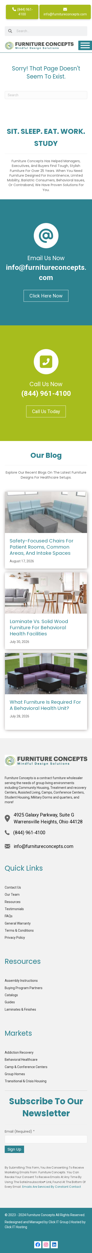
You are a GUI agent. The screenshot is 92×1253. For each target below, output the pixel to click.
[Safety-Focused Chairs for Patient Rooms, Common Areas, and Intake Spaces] (46, 512)
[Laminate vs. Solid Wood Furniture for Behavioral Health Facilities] (46, 593)
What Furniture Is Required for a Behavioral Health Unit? (45, 705)
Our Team (12, 894)
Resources (13, 902)
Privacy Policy (15, 937)
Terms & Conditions (19, 930)
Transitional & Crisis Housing (25, 1081)
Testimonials (14, 909)
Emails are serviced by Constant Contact (51, 1187)
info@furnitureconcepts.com (65, 14)
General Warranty (18, 923)
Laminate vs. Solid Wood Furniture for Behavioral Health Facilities (39, 627)
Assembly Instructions (21, 980)
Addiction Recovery (19, 1052)
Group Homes (15, 1074)
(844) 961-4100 (25, 12)
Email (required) (20, 1131)
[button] (37, 1244)
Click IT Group (59, 1222)
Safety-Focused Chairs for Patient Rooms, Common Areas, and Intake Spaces (41, 546)
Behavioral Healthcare (21, 1059)
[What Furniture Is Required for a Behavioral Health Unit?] (46, 673)
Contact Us (13, 887)
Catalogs (11, 995)
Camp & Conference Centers (26, 1067)
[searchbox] (46, 31)
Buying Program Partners (23, 988)
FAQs (9, 916)
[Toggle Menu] (85, 45)
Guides (10, 1002)
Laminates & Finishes (20, 1009)
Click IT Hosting (16, 1227)
